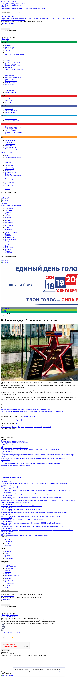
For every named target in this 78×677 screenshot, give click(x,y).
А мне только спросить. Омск (14, 54)
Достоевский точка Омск (13, 127)
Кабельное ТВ (9, 169)
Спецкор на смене (10, 130)
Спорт (7, 214)
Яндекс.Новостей (29, 416)
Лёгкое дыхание (10, 140)
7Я (5, 52)
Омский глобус (9, 79)
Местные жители (10, 92)
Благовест (8, 60)
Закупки (7, 573)
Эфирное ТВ (9, 167)
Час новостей (23, 18)
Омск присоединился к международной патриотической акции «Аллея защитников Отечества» (32, 411)
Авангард (37, 8)
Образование (9, 225)
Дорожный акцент (11, 110)
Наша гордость (9, 75)
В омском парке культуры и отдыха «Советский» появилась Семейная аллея (25, 409)
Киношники (9, 142)
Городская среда (10, 237)
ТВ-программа (9, 543)
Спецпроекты (29, 8)
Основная (8, 184)
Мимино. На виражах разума (14, 69)
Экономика (8, 220)
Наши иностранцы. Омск (13, 77)
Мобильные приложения (13, 176)
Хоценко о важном (11, 119)
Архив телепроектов (7, 152)
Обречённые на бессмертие (13, 132)
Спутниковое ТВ (10, 172)
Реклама (72, 18)
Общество (8, 212)
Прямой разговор (10, 82)
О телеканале (9, 545)
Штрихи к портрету (11, 147)
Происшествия (9, 247)
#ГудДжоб (8, 102)
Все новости (9, 558)
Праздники (8, 229)
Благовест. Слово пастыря (13, 62)
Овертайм (8, 99)
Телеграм (18, 423)
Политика (8, 217)
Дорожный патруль (11, 112)
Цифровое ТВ (9, 170)
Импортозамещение (11, 241)
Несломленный (10, 47)
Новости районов (10, 239)
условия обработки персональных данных (51, 671)
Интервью (8, 249)
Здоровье (7, 227)
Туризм (7, 244)
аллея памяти (29, 427)
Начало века (8, 145)
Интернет (8, 174)
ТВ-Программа (42, 18)
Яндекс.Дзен (20, 420)
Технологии (8, 251)
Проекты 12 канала (11, 81)
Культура (7, 215)
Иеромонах (8, 67)
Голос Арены (9, 100)
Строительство (9, 222)
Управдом (8, 50)
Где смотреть (9, 165)
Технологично (9, 91)
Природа (7, 234)
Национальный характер (13, 149)
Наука (6, 246)
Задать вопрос (5, 599)
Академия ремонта (11, 129)
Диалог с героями (10, 64)
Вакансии (8, 159)
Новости (21, 8)
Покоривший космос (11, 49)
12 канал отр (9, 185)
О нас (6, 155)
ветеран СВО (47, 427)
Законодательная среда (12, 120)
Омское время (9, 134)
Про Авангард (64, 18)
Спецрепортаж (9, 84)
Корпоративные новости (13, 157)
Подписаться (5, 29)
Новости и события (11, 477)
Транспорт (8, 236)
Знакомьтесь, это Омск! (12, 66)
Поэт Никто (8, 45)
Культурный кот (10, 144)
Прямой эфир (5, 8)
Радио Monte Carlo (53, 18)
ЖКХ (6, 224)
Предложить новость (7, 16)
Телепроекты (14, 8)
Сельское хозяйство (11, 232)
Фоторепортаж (9, 253)
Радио (43, 8)
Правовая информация (17, 20)
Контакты (6, 20)
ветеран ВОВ (38, 427)
